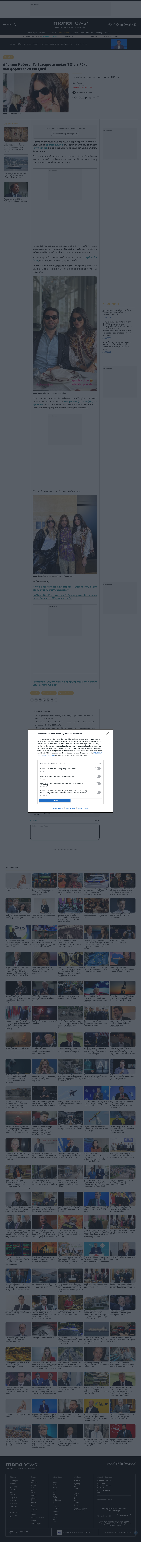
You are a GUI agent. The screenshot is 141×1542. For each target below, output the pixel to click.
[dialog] (70, 771)
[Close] (109, 734)
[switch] (98, 768)
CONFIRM (55, 800)
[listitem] (70, 764)
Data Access (70, 808)
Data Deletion (58, 808)
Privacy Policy (83, 808)
